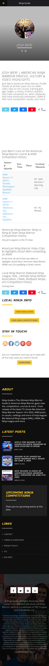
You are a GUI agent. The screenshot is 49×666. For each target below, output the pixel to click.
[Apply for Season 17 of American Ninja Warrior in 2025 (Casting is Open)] (7, 446)
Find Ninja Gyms (24, 312)
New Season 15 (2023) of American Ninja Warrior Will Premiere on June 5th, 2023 (30, 474)
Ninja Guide (24, 3)
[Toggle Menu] (3, 3)
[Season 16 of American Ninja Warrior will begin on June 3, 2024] (7, 461)
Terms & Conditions (14, 540)
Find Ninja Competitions (24, 320)
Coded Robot (20, 652)
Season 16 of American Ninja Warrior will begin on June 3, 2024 (29, 459)
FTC (5, 551)
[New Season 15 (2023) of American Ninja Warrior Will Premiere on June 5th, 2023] (7, 475)
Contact (8, 534)
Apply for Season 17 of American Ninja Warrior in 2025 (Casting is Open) (30, 444)
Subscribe (24, 362)
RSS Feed (8, 557)
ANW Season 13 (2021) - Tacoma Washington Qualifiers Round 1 (9, 183)
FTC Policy (43, 648)
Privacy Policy (11, 545)
